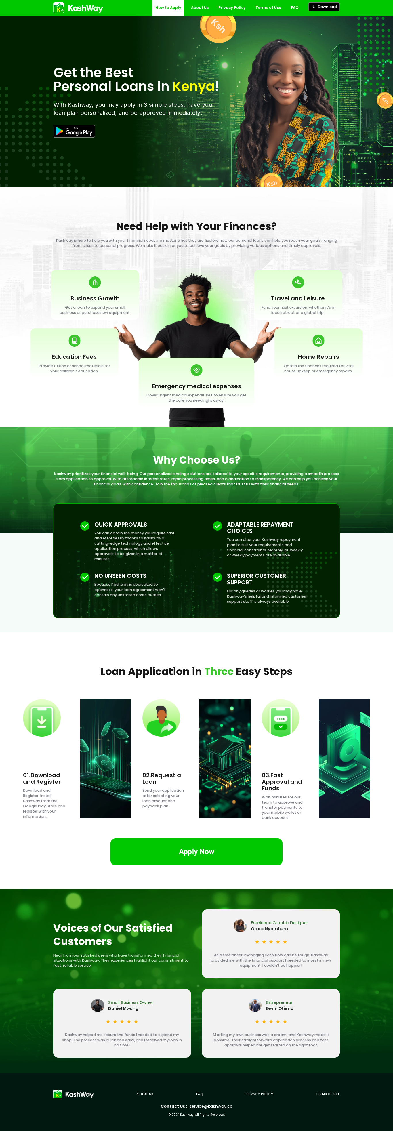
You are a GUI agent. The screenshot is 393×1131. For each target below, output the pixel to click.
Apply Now (196, 851)
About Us (144, 1094)
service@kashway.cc (210, 1106)
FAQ (199, 1094)
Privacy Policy (259, 1094)
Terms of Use (328, 1094)
